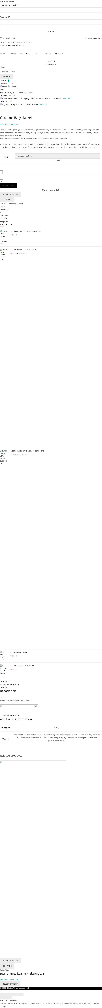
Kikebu (9, 988)
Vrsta (6, 157)
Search (6, 76)
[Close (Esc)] (3, 994)
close (11, 2)
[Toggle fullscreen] (15, 994)
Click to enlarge (6, 113)
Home (2, 92)
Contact (47, 53)
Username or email (12, 5)
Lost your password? (93, 38)
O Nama (12, 53)
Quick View (4, 970)
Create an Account (22, 42)
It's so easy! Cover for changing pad (48, 98)
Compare (7, 200)
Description (5, 687)
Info (36, 53)
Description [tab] (5, 681)
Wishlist (4, 81)
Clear (57, 160)
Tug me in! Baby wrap (29, 104)
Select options (10, 984)
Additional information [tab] (9, 684)
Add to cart (8, 185)
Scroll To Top (5, 1000)
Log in (51, 31)
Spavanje (9, 92)
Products (25, 53)
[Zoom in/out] (21, 994)
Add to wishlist (10, 194)
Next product (5, 101)
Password (8, 16)
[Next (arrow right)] (9, 997)
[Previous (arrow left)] (3, 997)
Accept (3, 1006)
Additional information (9, 715)
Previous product (7, 95)
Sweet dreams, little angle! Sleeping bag (22, 973)
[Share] (9, 994)
